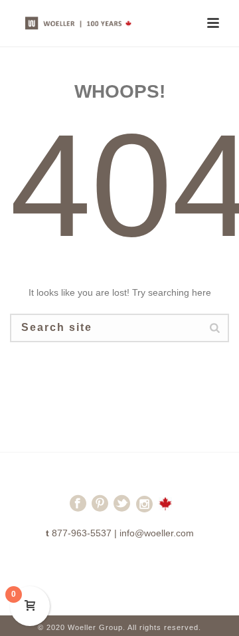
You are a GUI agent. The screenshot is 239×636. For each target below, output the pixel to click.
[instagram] (144, 509)
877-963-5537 (82, 533)
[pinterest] (100, 509)
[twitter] (122, 509)
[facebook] (78, 509)
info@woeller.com (157, 533)
